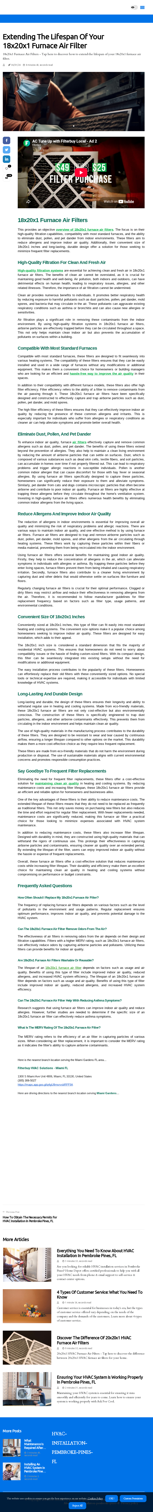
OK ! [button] (111, 1498)
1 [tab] (73, 126)
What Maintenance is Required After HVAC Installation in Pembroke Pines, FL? (34, 1444)
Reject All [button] (77, 1505)
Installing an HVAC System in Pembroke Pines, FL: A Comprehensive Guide (34, 1468)
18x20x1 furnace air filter (63, 968)
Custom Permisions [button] (133, 1498)
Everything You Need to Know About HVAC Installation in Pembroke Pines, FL (95, 1253)
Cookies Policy (95, 1498)
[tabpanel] (74, 101)
